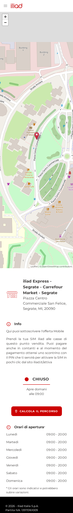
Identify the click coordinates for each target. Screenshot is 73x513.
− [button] (5, 22)
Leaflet (34, 266)
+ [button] (5, 16)
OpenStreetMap (50, 266)
